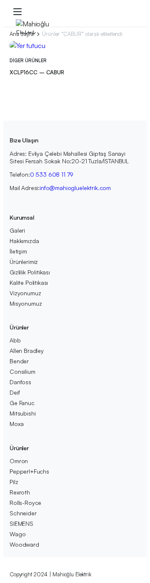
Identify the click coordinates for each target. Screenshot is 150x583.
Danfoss (20, 381)
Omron (19, 460)
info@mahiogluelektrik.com (75, 187)
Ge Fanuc (22, 402)
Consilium (22, 371)
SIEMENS (21, 523)
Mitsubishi (22, 413)
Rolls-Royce (25, 502)
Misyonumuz (26, 303)
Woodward (24, 544)
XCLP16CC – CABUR (37, 72)
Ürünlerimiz (24, 261)
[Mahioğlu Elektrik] (34, 26)
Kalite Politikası (29, 282)
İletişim (18, 251)
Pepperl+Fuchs (29, 471)
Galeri (17, 230)
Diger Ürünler (28, 60)
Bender (19, 361)
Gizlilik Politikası (30, 272)
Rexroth (20, 492)
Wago (17, 533)
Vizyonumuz (25, 293)
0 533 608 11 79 (52, 174)
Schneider (23, 513)
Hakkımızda (24, 240)
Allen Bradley (27, 350)
